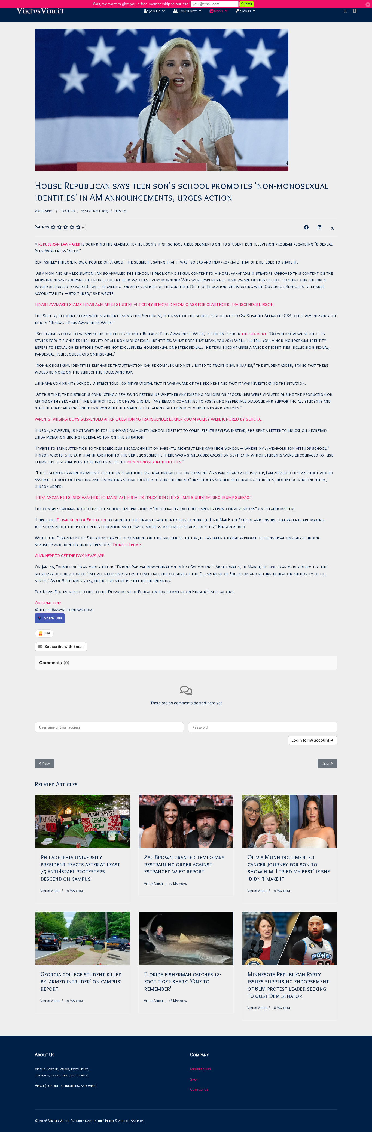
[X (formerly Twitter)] (332, 227)
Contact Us (199, 1089)
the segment (254, 333)
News (218, 10)
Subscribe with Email (64, 646)
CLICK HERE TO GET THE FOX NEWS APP (69, 555)
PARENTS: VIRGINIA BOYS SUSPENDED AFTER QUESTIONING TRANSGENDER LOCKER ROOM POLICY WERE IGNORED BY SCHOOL (148, 419)
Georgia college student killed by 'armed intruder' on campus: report (81, 981)
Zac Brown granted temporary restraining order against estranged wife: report (184, 864)
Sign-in (245, 10)
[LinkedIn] (319, 227)
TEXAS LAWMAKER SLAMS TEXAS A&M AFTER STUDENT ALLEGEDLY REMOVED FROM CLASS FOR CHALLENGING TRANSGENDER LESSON (154, 304)
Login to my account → (312, 740)
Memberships (200, 1068)
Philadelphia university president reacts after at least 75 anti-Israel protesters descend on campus (80, 867)
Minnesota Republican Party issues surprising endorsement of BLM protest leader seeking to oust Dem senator (288, 985)
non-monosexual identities (154, 461)
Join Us (154, 10)
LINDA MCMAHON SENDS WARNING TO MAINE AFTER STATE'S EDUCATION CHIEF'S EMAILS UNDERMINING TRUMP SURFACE (143, 497)
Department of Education (81, 519)
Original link (48, 602)
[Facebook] (306, 227)
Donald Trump (127, 544)
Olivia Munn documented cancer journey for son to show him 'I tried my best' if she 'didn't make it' (289, 867)
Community (187, 10)
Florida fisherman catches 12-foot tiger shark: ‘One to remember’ (182, 981)
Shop (194, 1079)
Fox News (67, 211)
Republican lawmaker (59, 244)
